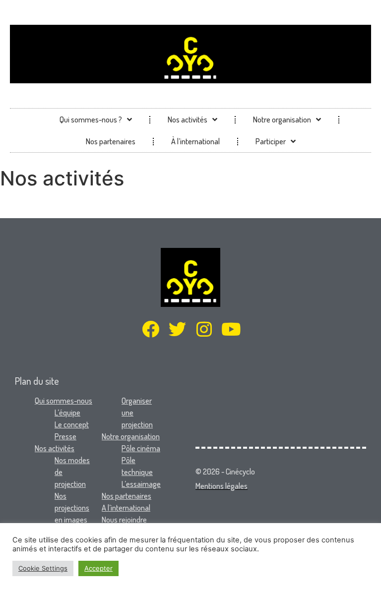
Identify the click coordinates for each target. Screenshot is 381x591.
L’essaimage (141, 484)
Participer (270, 141)
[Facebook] (150, 329)
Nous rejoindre (124, 520)
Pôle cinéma (141, 448)
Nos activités (187, 119)
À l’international (195, 141)
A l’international (126, 508)
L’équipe (67, 412)
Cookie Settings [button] (42, 568)
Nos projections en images (72, 508)
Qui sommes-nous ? (91, 119)
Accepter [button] (98, 568)
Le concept (72, 424)
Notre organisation (282, 119)
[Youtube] (231, 329)
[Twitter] (177, 329)
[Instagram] (204, 329)
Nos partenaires (110, 141)
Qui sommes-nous (63, 401)
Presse (65, 436)
